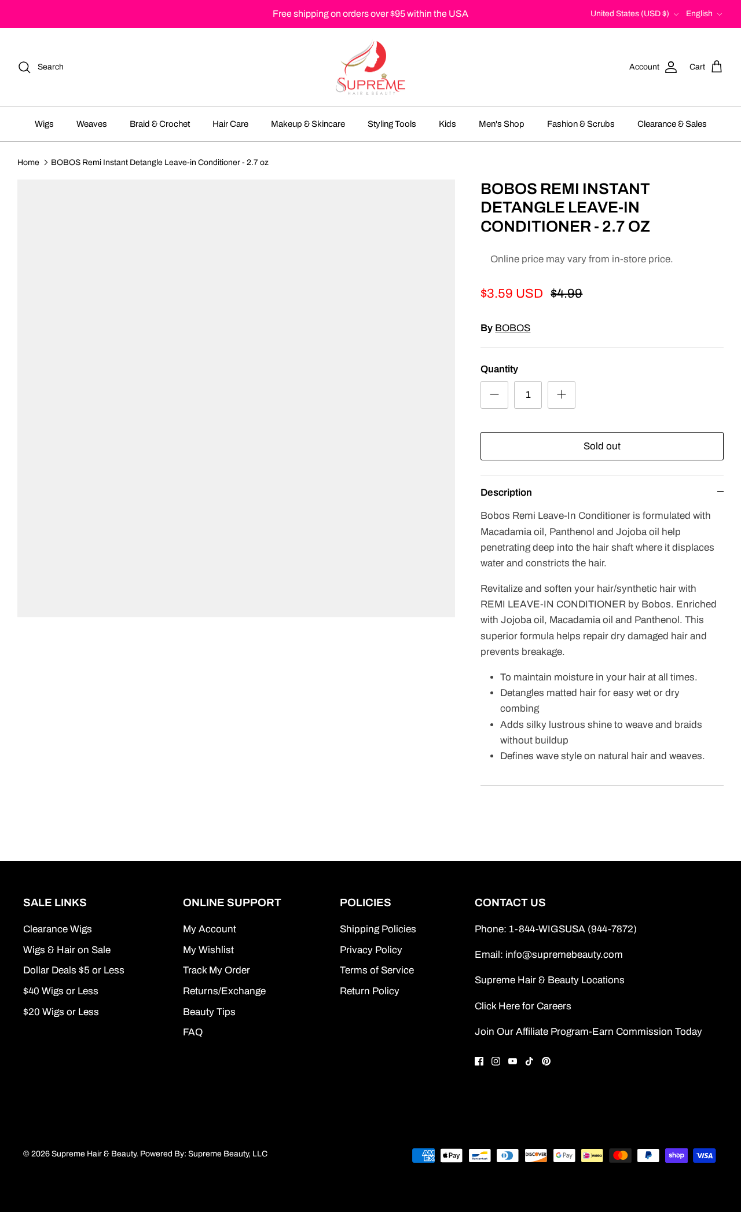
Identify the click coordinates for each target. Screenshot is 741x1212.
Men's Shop (501, 124)
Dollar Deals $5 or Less (73, 970)
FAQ (193, 1032)
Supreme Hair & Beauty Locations (550, 980)
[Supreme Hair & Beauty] (370, 67)
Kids (447, 124)
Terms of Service (377, 970)
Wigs (44, 124)
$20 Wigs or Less (61, 1011)
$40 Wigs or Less (60, 991)
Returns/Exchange (224, 991)
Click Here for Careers (523, 1006)
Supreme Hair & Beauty (94, 1153)
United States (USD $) (629, 13)
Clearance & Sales (672, 124)
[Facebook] (479, 1061)
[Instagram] (495, 1061)
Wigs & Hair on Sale (67, 949)
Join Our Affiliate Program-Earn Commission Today (588, 1031)
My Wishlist (208, 949)
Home (28, 162)
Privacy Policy (371, 949)
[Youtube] (512, 1061)
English (699, 13)
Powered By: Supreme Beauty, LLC (203, 1153)
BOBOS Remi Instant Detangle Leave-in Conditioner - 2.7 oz (160, 162)
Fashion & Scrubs (581, 124)
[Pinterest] (546, 1061)
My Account (209, 929)
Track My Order (216, 970)
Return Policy (369, 991)
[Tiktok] (529, 1061)
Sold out (602, 446)
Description (506, 492)
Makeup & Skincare (308, 124)
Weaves (91, 124)
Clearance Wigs (57, 929)
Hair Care (230, 124)
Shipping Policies (378, 929)
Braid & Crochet (160, 124)
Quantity (499, 369)
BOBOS (512, 328)
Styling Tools (392, 124)
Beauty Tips (209, 1011)
